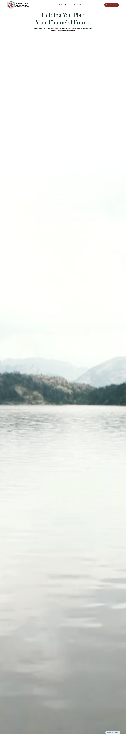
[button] (53, 4)
